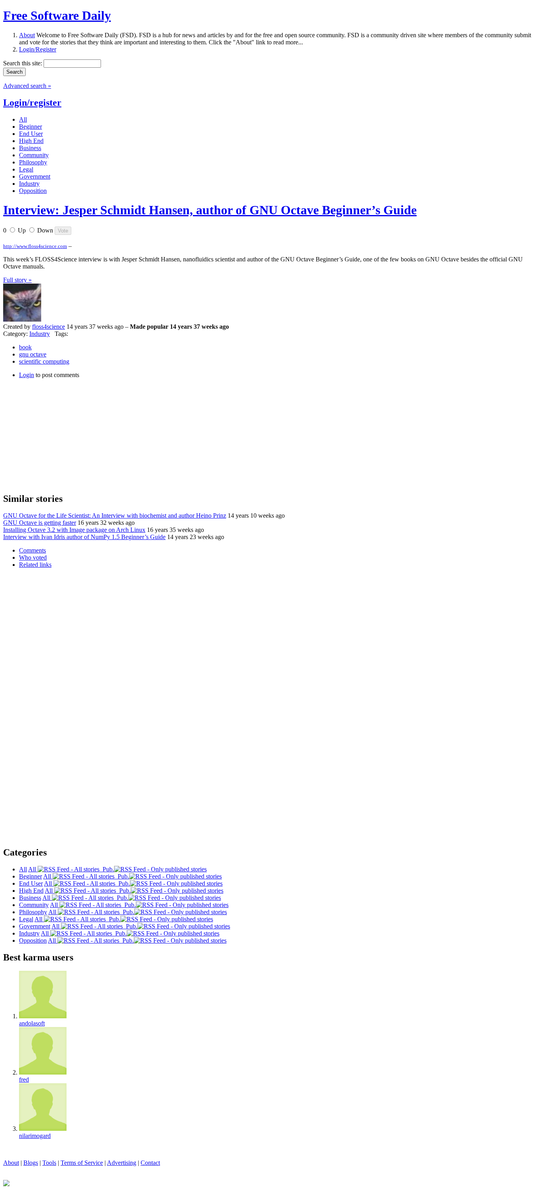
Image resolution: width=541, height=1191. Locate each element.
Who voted (33, 557)
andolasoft (32, 1023)
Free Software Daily (57, 15)
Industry (39, 333)
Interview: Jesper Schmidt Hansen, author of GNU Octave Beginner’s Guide (210, 210)
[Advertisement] (62, 434)
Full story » (17, 279)
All (33, 869)
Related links (35, 564)
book (25, 347)
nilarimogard (35, 1135)
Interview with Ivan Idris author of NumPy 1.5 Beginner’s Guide (84, 537)
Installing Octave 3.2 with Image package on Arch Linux (74, 529)
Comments (32, 550)
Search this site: (23, 63)
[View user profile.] (22, 319)
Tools (49, 1162)
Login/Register (37, 49)
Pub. (106, 869)
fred (24, 1079)
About (27, 35)
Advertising (121, 1162)
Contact (150, 1162)
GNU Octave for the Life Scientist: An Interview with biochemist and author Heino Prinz (114, 515)
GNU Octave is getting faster (39, 522)
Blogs (30, 1162)
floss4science (48, 326)
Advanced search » (27, 85)
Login (26, 375)
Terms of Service (82, 1162)
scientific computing (44, 361)
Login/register (32, 102)
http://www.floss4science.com (35, 246)
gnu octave (32, 354)
